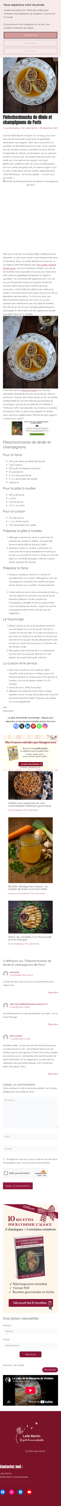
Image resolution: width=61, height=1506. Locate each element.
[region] (30, 28)
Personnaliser (30, 43)
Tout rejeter (30, 51)
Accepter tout (30, 35)
